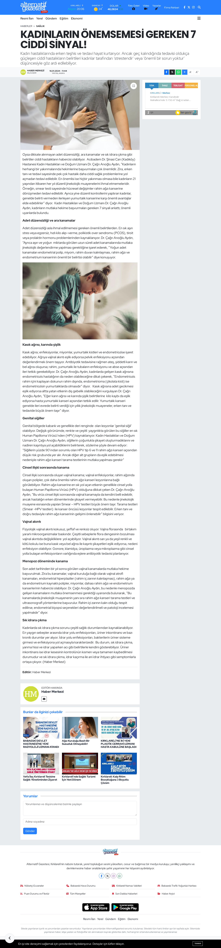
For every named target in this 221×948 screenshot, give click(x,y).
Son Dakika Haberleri (126, 893)
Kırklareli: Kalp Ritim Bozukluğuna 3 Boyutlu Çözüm (115, 779)
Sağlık (40, 26)
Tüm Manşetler (78, 893)
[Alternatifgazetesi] (34, 7)
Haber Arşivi (168, 893)
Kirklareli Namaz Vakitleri (129, 885)
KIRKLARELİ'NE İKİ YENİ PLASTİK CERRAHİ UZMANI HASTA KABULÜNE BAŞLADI (118, 744)
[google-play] (125, 907)
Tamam (197, 943)
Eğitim (64, 18)
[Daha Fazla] (184, 72)
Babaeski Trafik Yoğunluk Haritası (178, 885)
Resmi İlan (26, 18)
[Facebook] (101, 875)
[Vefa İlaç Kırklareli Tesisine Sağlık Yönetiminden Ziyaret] (41, 763)
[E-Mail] (44, 699)
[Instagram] (113, 875)
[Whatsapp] (119, 875)
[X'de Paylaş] (172, 72)
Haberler (26, 26)
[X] (107, 875)
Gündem (51, 18)
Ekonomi (77, 18)
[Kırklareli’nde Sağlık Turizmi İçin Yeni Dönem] (80, 763)
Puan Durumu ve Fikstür (36, 893)
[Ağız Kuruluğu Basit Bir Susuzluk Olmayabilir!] (80, 727)
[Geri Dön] (10, 938)
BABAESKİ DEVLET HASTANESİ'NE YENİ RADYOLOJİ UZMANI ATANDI (41, 744)
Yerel (39, 18)
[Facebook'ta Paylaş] (166, 72)
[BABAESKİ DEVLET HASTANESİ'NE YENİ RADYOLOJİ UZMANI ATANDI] (41, 727)
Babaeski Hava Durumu (83, 885)
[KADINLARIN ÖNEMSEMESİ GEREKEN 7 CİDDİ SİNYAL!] (80, 115)
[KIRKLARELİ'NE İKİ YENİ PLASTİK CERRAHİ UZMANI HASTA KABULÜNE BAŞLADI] (119, 727)
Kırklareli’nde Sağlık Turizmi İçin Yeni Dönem (78, 778)
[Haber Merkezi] (31, 693)
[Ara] (199, 7)
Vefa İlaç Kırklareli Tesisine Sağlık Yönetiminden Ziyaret (40, 778)
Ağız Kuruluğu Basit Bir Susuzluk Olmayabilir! (76, 742)
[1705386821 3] (80, 300)
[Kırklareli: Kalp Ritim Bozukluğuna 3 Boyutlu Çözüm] (119, 763)
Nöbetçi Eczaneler (34, 885)
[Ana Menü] (199, 18)
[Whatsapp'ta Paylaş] (178, 72)
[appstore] (96, 907)
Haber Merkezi (52, 691)
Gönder (30, 831)
